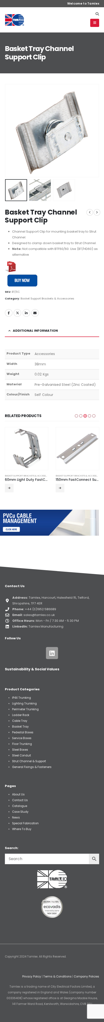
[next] (97, 212)
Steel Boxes (20, 750)
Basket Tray (20, 727)
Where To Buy (21, 829)
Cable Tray (19, 721)
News (16, 817)
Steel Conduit (21, 755)
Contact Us (20, 800)
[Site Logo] (14, 20)
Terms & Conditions (57, 976)
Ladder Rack (20, 715)
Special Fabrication (25, 823)
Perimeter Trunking (25, 709)
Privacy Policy (31, 976)
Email (35, 313)
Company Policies (86, 976)
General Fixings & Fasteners (32, 767)
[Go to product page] (26, 448)
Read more (9, 488)
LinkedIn (26, 313)
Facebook (9, 313)
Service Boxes (21, 738)
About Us (18, 794)
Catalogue (19, 806)
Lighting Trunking (24, 703)
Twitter (17, 313)
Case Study (20, 812)
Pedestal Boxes (22, 732)
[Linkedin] (52, 653)
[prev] (89, 212)
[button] (97, 14)
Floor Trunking (22, 744)
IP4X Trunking (21, 698)
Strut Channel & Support (29, 761)
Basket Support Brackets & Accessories (47, 298)
